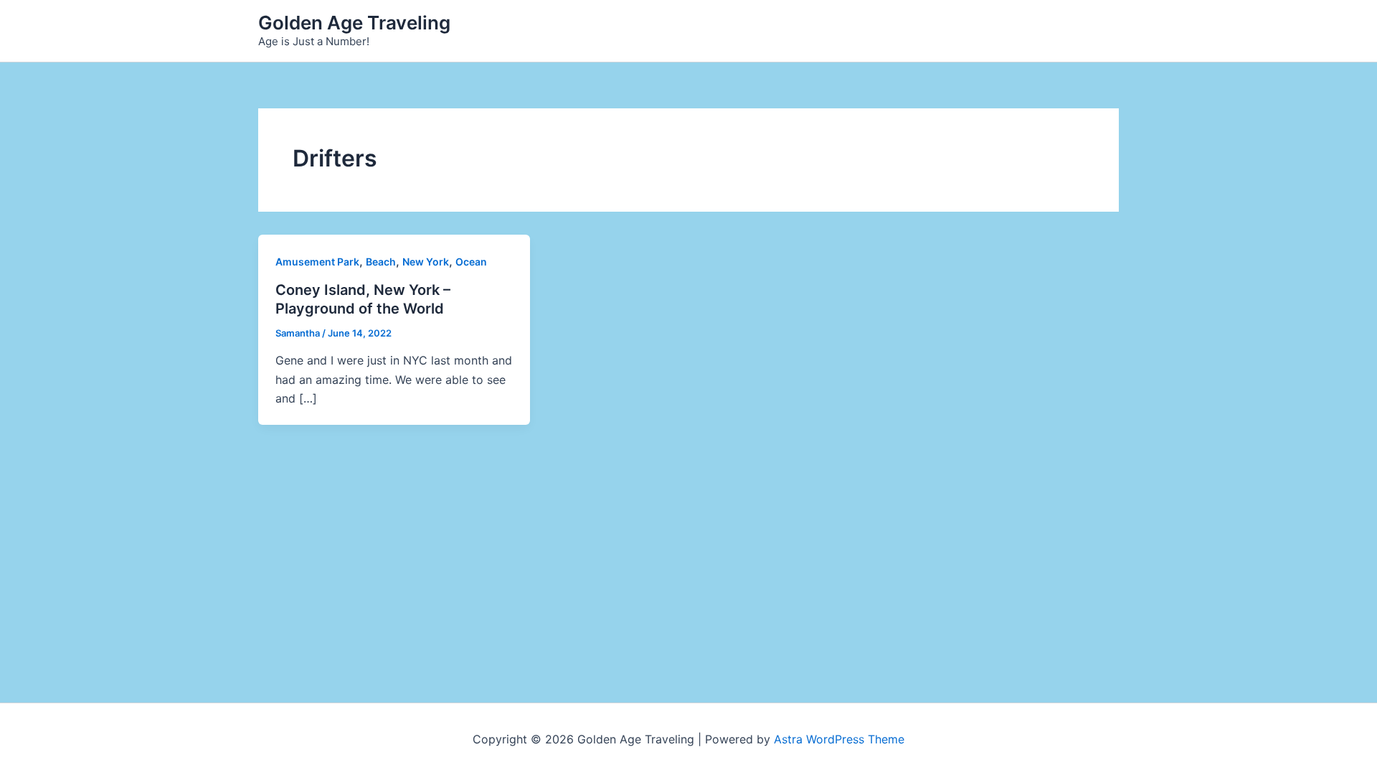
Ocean (471, 261)
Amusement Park (317, 261)
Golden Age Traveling (354, 22)
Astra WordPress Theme (839, 739)
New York (425, 261)
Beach (381, 261)
